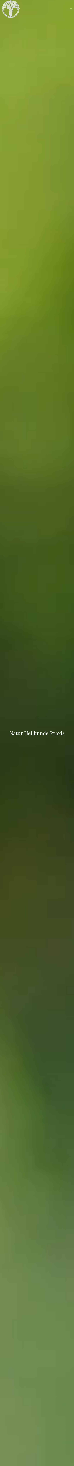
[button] (71, 9)
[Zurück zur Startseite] (11, 9)
